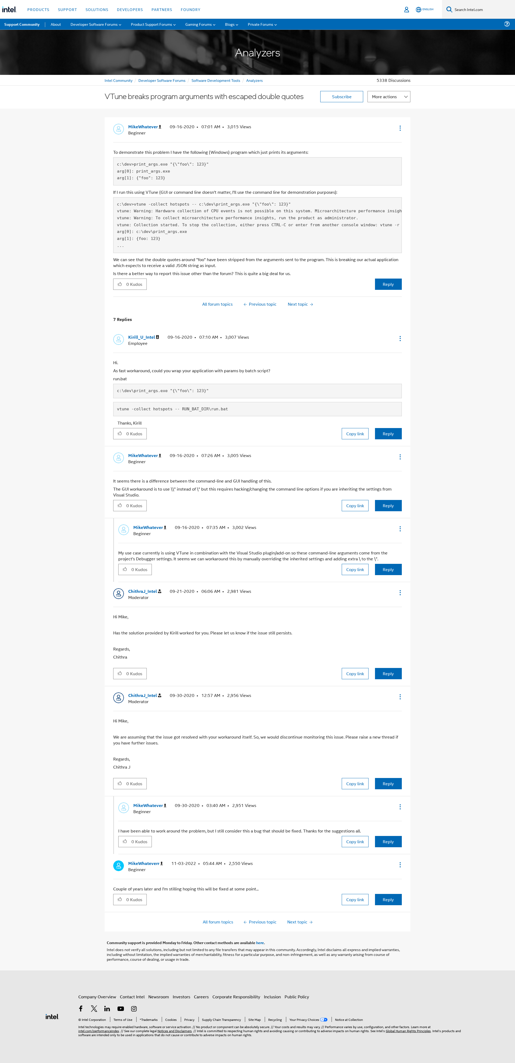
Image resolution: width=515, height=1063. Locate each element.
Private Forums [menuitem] (260, 24)
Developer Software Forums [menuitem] (94, 24)
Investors (181, 996)
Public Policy (297, 996)
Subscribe (342, 96)
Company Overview (97, 996)
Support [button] (67, 9)
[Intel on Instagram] (133, 1009)
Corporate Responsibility (236, 996)
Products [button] (38, 9)
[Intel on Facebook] (80, 1009)
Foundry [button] (191, 9)
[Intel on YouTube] (120, 1009)
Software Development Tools (216, 80)
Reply (388, 284)
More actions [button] (384, 96)
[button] (399, 128)
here (260, 942)
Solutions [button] (97, 9)
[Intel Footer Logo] (52, 1016)
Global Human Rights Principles (408, 1030)
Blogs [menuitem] (230, 24)
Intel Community (119, 80)
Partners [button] (162, 9)
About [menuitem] (56, 24)
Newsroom (158, 996)
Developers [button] (130, 9)
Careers (201, 996)
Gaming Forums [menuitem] (198, 24)
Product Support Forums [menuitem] (151, 24)
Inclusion (272, 996)
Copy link (355, 433)
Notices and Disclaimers (174, 1030)
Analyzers (254, 80)
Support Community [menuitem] (21, 24)
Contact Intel (132, 996)
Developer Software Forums (162, 80)
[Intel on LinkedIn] (107, 1009)
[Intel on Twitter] (94, 1009)
